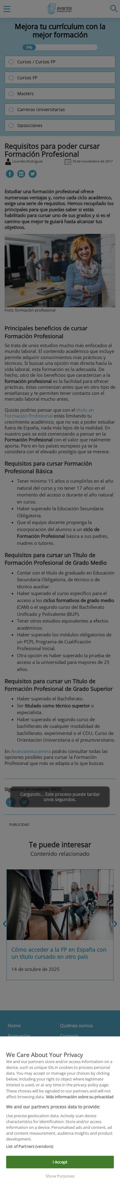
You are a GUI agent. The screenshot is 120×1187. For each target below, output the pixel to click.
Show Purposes (60, 1176)
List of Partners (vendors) (29, 1146)
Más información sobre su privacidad (80, 1096)
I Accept (60, 1162)
